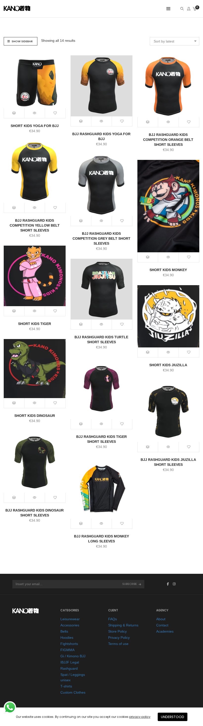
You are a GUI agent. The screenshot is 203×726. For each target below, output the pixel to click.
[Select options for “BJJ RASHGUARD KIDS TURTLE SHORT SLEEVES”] (81, 324)
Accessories (69, 625)
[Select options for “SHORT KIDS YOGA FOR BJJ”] (14, 113)
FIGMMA (67, 650)
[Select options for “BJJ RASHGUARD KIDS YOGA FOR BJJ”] (81, 121)
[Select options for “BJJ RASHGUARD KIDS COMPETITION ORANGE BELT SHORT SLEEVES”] (148, 122)
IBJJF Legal (69, 662)
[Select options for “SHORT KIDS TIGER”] (14, 311)
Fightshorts (69, 644)
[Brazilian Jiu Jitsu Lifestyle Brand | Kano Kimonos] (17, 9)
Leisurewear (70, 619)
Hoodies (66, 638)
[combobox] (174, 41)
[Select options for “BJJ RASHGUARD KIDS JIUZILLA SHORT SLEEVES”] (148, 447)
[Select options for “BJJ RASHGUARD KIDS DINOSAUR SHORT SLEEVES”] (14, 498)
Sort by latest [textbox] (164, 41)
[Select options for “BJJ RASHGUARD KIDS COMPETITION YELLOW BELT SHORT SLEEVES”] (14, 208)
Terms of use (118, 644)
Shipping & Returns (123, 625)
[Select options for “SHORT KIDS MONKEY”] (148, 257)
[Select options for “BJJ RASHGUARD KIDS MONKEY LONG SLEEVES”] (81, 524)
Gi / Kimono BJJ (72, 656)
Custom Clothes (72, 692)
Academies (165, 631)
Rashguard (69, 668)
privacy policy (140, 717)
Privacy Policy (119, 638)
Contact (162, 625)
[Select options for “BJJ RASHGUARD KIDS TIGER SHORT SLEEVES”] (81, 424)
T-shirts (66, 686)
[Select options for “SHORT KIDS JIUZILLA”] (148, 352)
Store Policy (117, 631)
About (160, 619)
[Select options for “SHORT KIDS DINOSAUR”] (14, 403)
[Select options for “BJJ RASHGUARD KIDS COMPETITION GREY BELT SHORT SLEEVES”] (81, 221)
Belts (64, 631)
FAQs (112, 619)
